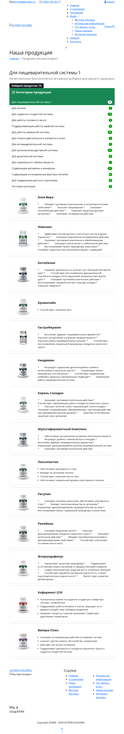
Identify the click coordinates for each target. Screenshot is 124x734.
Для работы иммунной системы (61, 132)
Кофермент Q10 (50, 592)
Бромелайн (47, 303)
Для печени (61, 108)
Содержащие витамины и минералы (61, 168)
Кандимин (46, 360)
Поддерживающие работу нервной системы (61, 126)
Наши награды (104, 690)
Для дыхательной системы (61, 156)
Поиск (108, 26)
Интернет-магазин (86, 34)
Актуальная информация (89, 23)
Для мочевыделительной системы (61, 144)
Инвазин (45, 227)
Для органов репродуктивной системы (61, 150)
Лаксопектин (48, 462)
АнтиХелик (46, 263)
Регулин (44, 494)
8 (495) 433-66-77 (51, 1)
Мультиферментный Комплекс (62, 429)
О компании (77, 9)
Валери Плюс (48, 630)
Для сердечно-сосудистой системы (61, 114)
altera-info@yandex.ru (23, 1)
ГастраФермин (49, 327)
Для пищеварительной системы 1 (61, 102)
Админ (110, 1)
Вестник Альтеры (85, 20)
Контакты (75, 41)
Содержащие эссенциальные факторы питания (61, 174)
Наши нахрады (83, 30)
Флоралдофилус (50, 556)
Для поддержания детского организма (61, 180)
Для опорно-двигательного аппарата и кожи (61, 138)
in (62, 728)
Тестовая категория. (61, 186)
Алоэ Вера (46, 197)
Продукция (76, 12)
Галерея (74, 38)
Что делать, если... (85, 27)
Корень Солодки (50, 393)
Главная (74, 5)
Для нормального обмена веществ (61, 162)
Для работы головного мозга (61, 120)
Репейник (45, 524)
